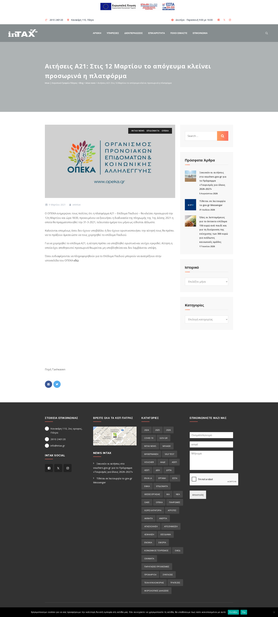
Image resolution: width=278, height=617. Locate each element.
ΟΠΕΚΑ (165, 130)
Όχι (244, 612)
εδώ (76, 260)
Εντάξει (233, 612)
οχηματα (149, 558)
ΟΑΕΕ (146, 502)
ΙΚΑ (168, 494)
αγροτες (172, 510)
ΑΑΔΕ (162, 462)
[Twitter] (224, 19)
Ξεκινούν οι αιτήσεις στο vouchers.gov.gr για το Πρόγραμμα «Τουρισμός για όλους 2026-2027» (212, 180)
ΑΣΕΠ (174, 462)
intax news (137, 130)
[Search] (266, 33)
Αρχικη (97, 33)
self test (169, 454)
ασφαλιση (149, 534)
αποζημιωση (171, 526)
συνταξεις (168, 574)
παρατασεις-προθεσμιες (156, 566)
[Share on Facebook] (48, 384)
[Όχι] (274, 612)
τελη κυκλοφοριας (154, 582)
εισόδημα (166, 534)
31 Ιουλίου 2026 (207, 209)
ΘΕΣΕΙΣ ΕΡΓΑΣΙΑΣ (152, 494)
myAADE (167, 446)
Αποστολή (198, 494)
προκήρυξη (150, 574)
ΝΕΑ (178, 494)
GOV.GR (163, 438)
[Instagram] (230, 19)
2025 (157, 430)
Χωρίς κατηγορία (152, 510)
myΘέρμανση (151, 454)
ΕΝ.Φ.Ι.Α (148, 478)
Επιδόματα (153, 130)
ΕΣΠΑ (174, 478)
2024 (146, 430)
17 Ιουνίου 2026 (207, 246)
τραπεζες (175, 582)
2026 (168, 430)
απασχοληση (151, 526)
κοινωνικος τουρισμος (156, 550)
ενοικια (148, 542)
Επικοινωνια (200, 33)
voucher (149, 462)
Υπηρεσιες (113, 33)
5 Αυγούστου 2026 (208, 193)
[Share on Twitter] (57, 384)
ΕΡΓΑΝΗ (162, 478)
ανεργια (163, 518)
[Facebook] (219, 19)
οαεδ (177, 550)
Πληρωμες (174, 502)
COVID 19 (148, 438)
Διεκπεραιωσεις (133, 33)
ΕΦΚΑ (147, 486)
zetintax (76, 204)
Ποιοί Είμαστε (178, 33)
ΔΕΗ (158, 470)
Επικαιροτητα (156, 33)
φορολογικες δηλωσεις (156, 590)
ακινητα (148, 518)
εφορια (162, 542)
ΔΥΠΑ (168, 470)
